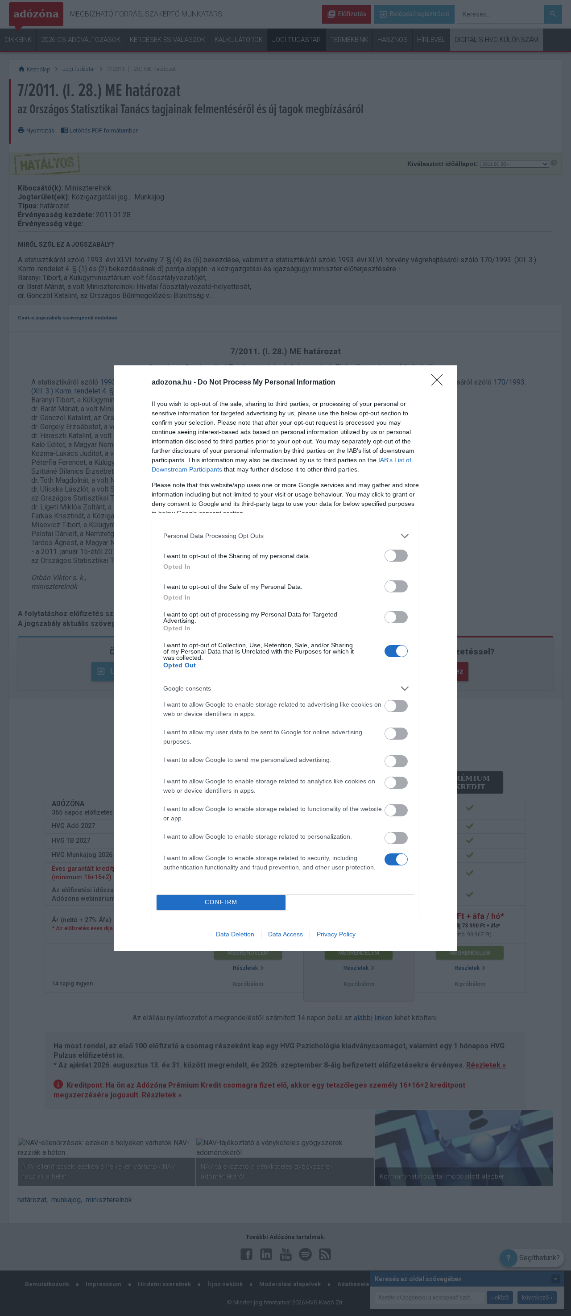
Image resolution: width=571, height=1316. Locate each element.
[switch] (396, 556)
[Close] (439, 382)
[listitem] (285, 536)
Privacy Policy (336, 934)
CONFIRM (221, 902)
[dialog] (285, 658)
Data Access (285, 934)
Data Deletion (235, 934)
